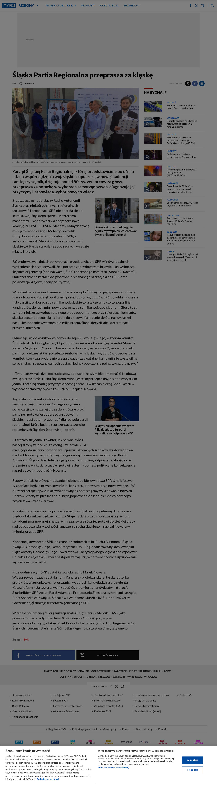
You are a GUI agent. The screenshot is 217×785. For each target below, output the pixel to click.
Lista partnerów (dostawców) (113, 767)
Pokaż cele (192, 769)
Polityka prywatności (48, 779)
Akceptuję (192, 760)
